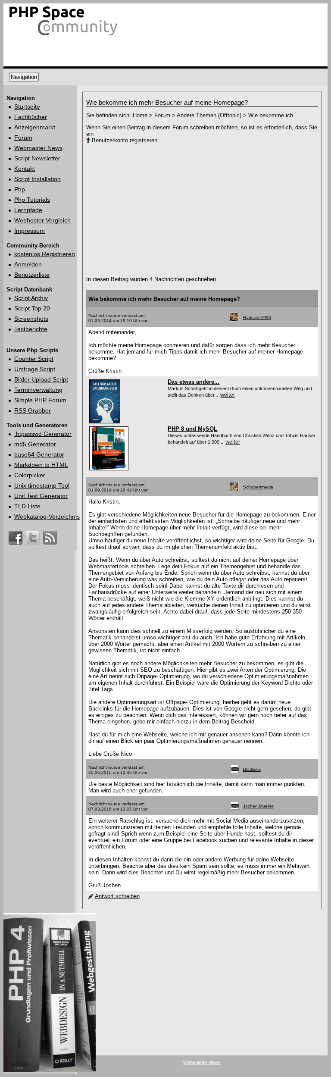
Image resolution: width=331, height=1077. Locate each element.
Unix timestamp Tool (41, 485)
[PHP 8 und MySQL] (108, 469)
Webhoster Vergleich (42, 220)
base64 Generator (39, 454)
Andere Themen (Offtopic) (209, 115)
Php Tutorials (32, 199)
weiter (227, 394)
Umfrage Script (34, 369)
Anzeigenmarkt (34, 127)
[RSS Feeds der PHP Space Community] (50, 533)
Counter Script (33, 358)
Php (19, 189)
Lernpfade (28, 210)
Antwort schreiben (117, 896)
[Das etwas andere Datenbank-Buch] (104, 422)
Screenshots (31, 318)
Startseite (27, 106)
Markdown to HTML (41, 464)
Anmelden (28, 264)
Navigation (24, 77)
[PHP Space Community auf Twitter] (33, 533)
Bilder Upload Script (41, 379)
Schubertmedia (258, 487)
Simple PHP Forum (40, 400)
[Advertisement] (185, 210)
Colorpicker (29, 475)
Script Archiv (31, 297)
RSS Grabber (32, 410)
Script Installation (37, 178)
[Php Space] (63, 35)
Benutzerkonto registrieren (124, 140)
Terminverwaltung (38, 389)
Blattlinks (252, 769)
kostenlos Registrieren (44, 253)
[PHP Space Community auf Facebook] (15, 533)
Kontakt (24, 168)
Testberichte (30, 329)
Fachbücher (30, 116)
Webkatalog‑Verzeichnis (47, 516)
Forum (23, 137)
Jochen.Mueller (258, 806)
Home (140, 115)
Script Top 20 (32, 308)
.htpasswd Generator (43, 433)
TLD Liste (27, 506)
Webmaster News (38, 147)
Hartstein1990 (257, 317)
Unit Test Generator (41, 495)
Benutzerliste (32, 274)
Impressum (29, 230)
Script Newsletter (37, 158)
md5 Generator (35, 444)
